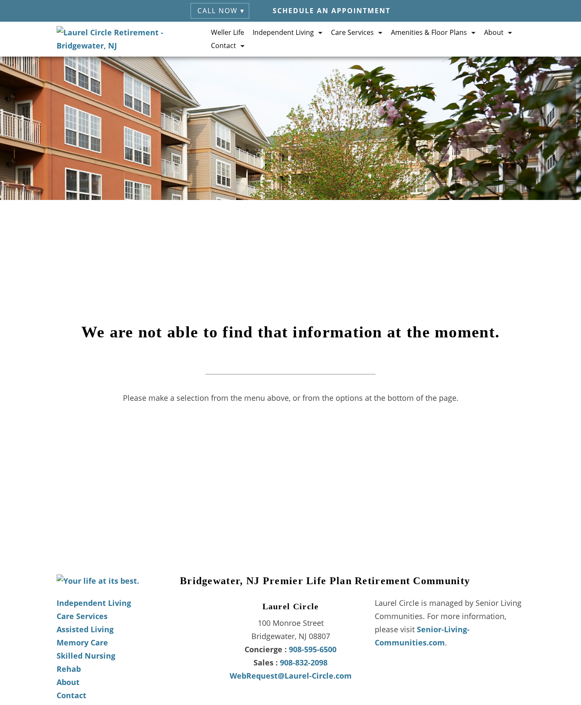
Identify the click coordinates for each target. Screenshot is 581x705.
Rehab (69, 669)
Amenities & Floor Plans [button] (429, 32)
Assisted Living (85, 629)
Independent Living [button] (283, 32)
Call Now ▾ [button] (221, 10)
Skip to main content (533, 70)
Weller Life (227, 32)
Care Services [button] (352, 32)
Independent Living (94, 603)
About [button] (494, 32)
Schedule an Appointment (331, 10)
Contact (71, 695)
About (68, 682)
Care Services (82, 616)
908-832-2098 (304, 662)
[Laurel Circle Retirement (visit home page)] (134, 39)
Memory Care (82, 642)
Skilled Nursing (86, 656)
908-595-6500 (312, 649)
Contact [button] (223, 45)
